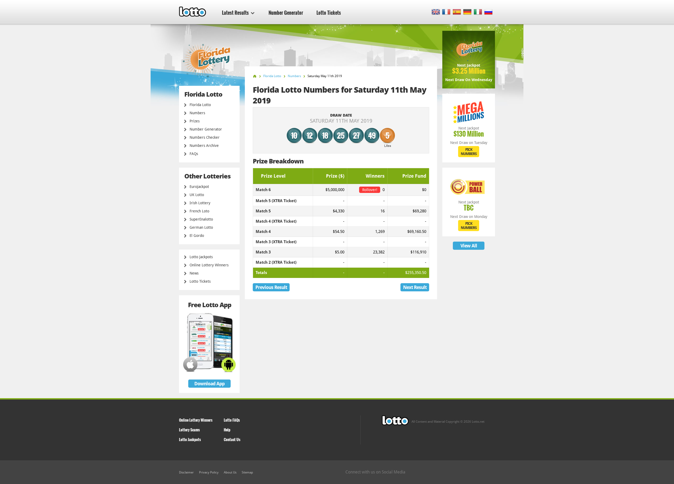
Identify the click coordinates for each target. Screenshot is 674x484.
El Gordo (197, 235)
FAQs (194, 154)
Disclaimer (186, 472)
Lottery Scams (189, 429)
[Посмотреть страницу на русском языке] (488, 12)
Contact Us (232, 439)
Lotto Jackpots (201, 257)
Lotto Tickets (328, 12)
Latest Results (235, 12)
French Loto (199, 211)
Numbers (197, 113)
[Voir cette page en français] (446, 12)
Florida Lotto (200, 105)
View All (468, 245)
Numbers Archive (204, 145)
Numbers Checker (205, 137)
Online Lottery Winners (209, 265)
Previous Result (271, 287)
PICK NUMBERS (469, 151)
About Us (230, 472)
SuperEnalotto (201, 219)
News (194, 273)
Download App (209, 383)
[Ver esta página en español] (457, 12)
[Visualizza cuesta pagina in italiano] (478, 12)
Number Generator (286, 12)
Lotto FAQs (232, 420)
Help (227, 429)
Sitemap (247, 472)
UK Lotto (197, 195)
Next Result (415, 287)
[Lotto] (255, 76)
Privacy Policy (209, 472)
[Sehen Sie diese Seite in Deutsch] (467, 12)
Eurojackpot (199, 186)
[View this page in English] (436, 12)
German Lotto (201, 227)
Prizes (195, 121)
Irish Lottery (200, 203)
